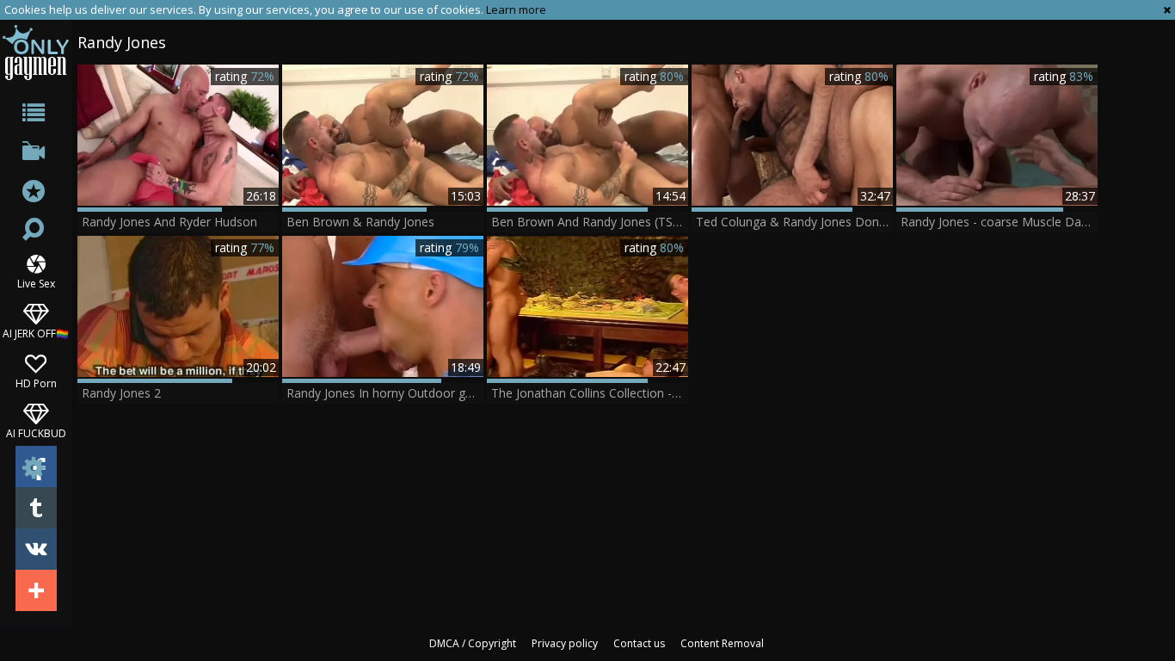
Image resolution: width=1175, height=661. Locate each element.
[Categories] (35, 115)
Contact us (639, 643)
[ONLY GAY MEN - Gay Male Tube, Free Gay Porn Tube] (35, 52)
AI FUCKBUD (36, 432)
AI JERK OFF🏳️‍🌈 (36, 332)
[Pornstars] (35, 193)
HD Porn (36, 382)
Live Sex (36, 282)
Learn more (516, 9)
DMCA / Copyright (472, 643)
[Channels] (35, 154)
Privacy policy (565, 643)
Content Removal (722, 643)
